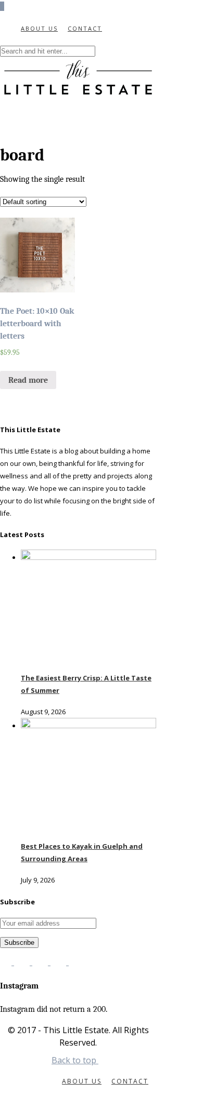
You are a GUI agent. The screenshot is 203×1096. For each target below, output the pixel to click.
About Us (39, 28)
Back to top (75, 1060)
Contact (85, 28)
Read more (28, 380)
